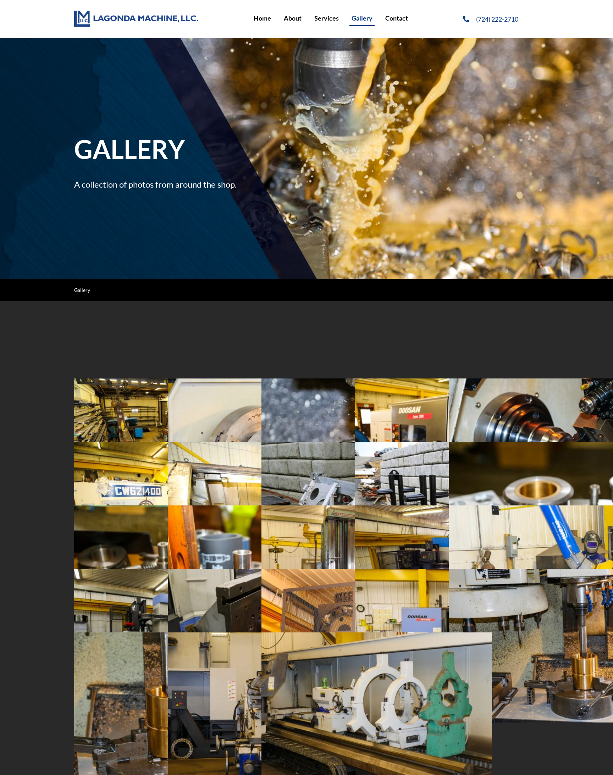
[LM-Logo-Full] (136, 14)
